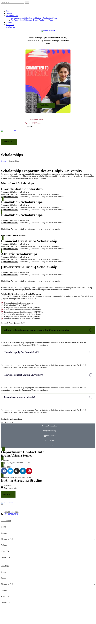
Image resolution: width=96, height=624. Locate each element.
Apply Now (45, 105)
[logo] (48, 31)
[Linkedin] (23, 471)
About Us (10, 25)
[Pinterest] (29, 471)
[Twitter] (10, 471)
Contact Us (10, 27)
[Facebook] (4, 471)
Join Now (7, 494)
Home (8, 11)
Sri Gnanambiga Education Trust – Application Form (32, 20)
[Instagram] (17, 471)
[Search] (27, 2)
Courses (9, 13)
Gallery (9, 22)
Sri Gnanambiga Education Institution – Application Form (34, 18)
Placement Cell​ (12, 16)
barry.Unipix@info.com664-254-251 (15, 463)
